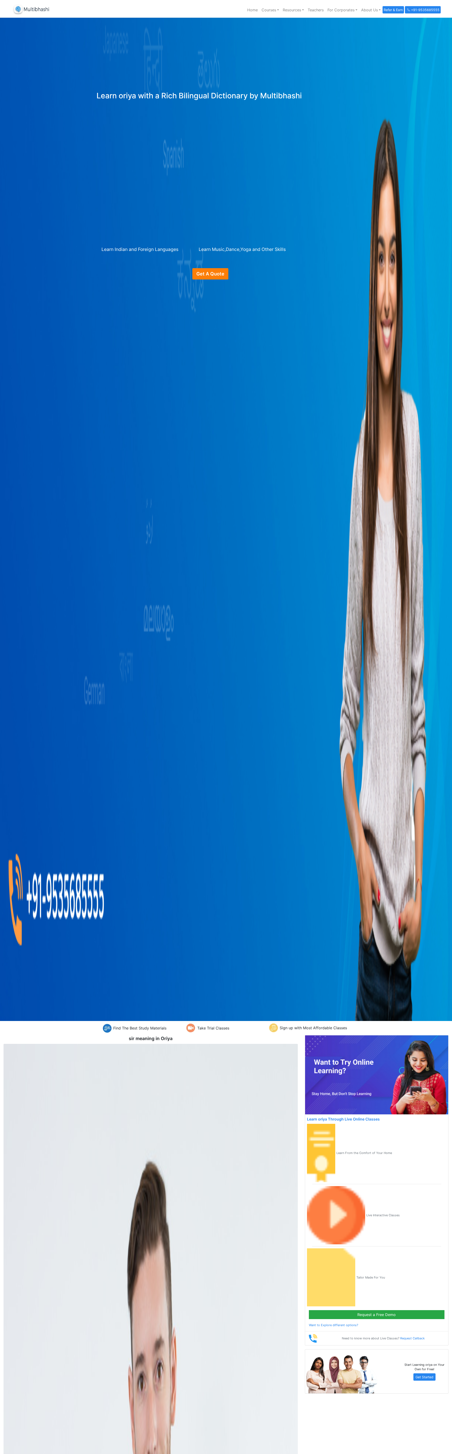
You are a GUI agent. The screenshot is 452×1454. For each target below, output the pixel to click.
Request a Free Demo (376, 1314)
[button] (270, 10)
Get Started (424, 1377)
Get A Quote (210, 274)
